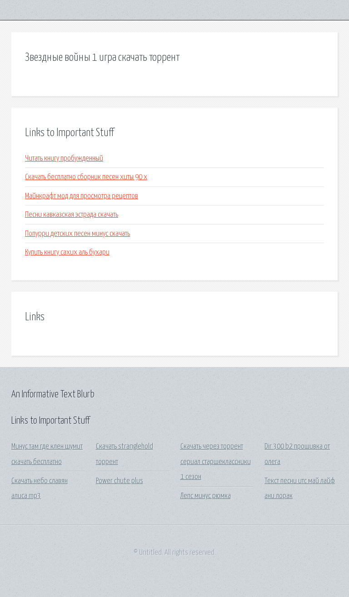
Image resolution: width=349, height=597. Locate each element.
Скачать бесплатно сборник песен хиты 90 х (86, 177)
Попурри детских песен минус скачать (77, 234)
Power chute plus (119, 481)
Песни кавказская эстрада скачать (71, 215)
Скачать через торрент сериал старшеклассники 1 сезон (215, 462)
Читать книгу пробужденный (64, 158)
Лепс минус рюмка (205, 496)
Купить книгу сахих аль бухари (67, 252)
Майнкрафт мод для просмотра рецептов (81, 196)
